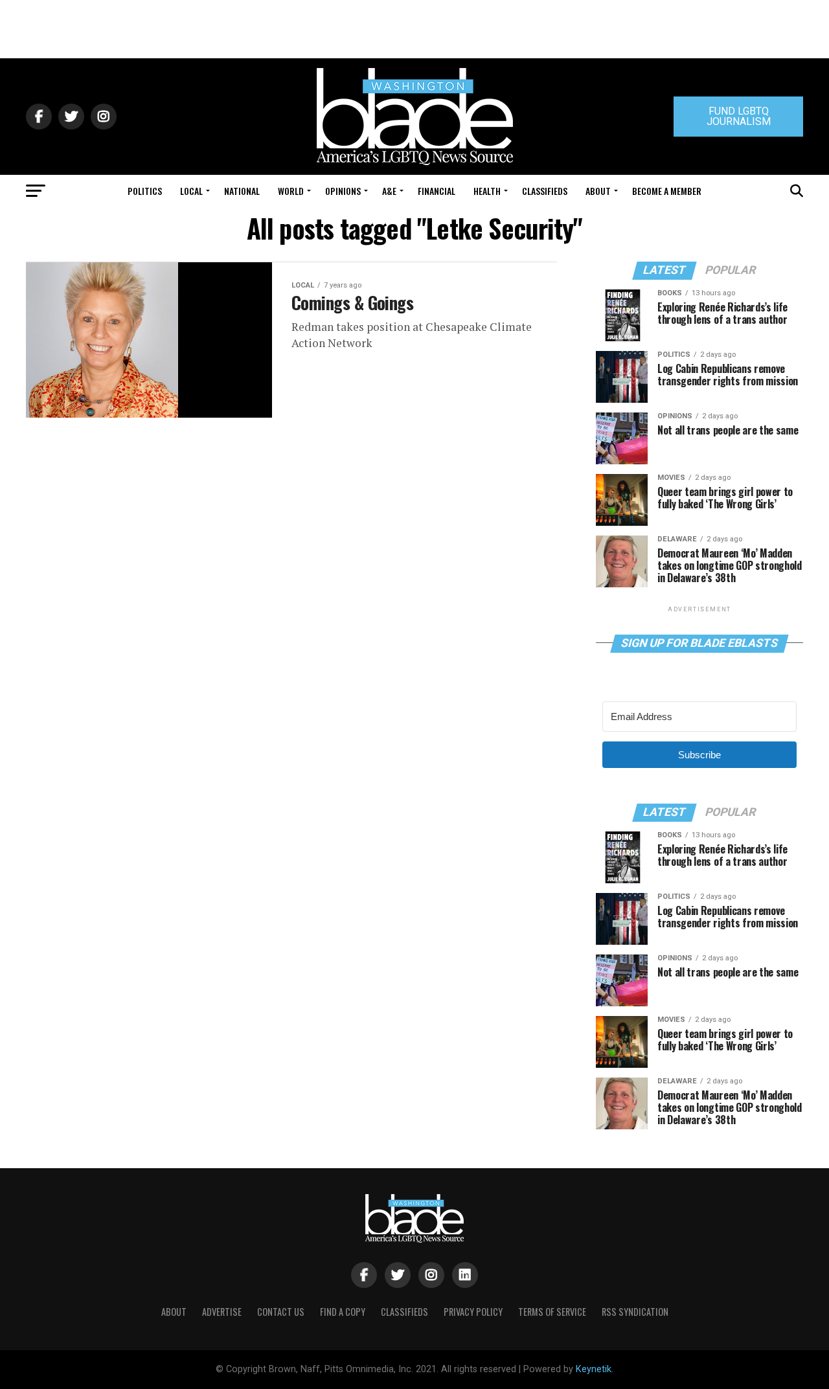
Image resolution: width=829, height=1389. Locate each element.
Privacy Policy (473, 1311)
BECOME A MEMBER (666, 191)
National (242, 191)
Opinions (343, 191)
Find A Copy (342, 1311)
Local (191, 191)
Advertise (222, 1311)
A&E (389, 191)
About (598, 191)
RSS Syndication (635, 1311)
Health (487, 191)
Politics (145, 191)
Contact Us (280, 1311)
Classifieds (544, 191)
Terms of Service (552, 1311)
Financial (436, 191)
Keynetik (593, 1369)
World (291, 191)
